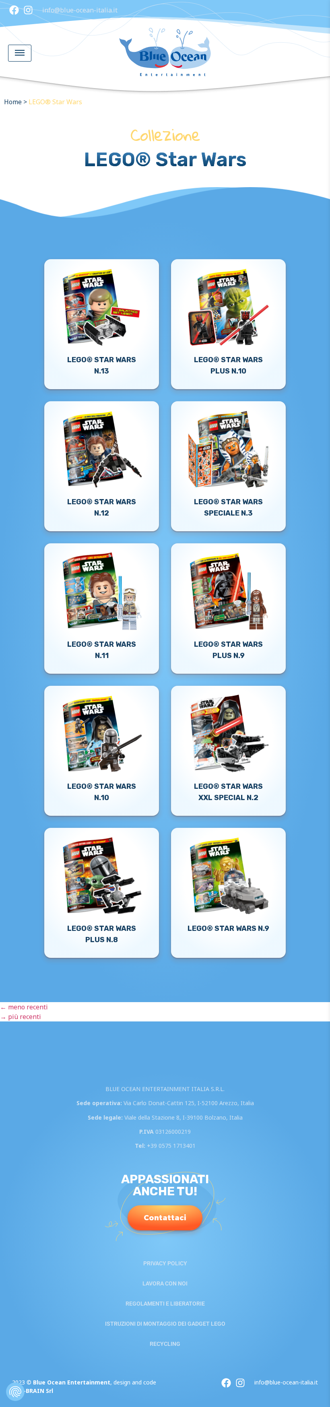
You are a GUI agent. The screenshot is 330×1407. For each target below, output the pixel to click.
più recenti (20, 1016)
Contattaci (165, 1217)
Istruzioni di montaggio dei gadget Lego (165, 1323)
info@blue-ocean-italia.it (80, 10)
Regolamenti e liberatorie (165, 1303)
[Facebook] (14, 10)
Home (13, 101)
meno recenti (24, 1007)
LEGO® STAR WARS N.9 (228, 928)
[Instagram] (28, 10)
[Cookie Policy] (15, 1391)
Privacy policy (165, 1263)
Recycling (165, 1344)
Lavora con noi (165, 1283)
